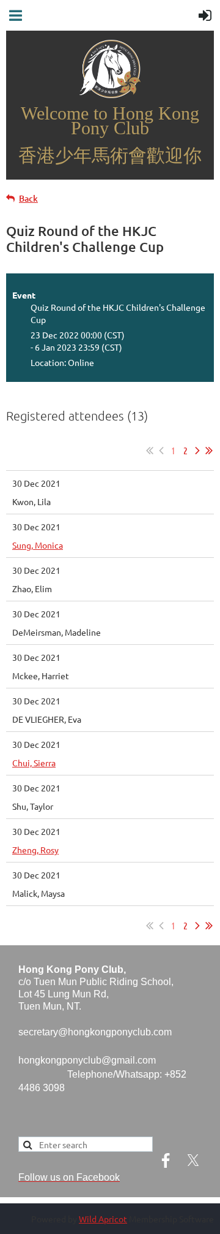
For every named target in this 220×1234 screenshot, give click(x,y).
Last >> (209, 450)
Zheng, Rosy (35, 849)
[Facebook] (165, 1160)
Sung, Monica (37, 544)
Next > (197, 450)
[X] (193, 1160)
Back (28, 198)
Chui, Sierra (34, 762)
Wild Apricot (103, 1218)
